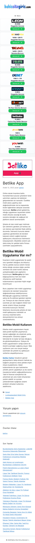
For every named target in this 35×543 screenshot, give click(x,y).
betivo (5, 433)
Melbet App (9, 398)
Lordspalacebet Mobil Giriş (15, 395)
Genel (7, 392)
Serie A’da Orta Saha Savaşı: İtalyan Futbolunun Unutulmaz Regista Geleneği (16, 456)
